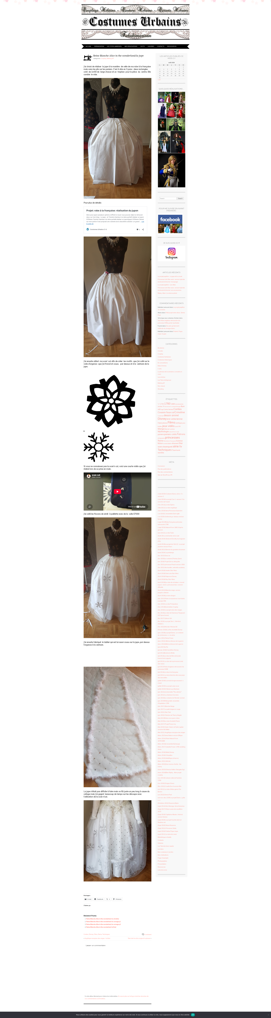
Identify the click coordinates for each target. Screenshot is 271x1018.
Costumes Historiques (165, 360)
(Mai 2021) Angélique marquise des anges (171, 732)
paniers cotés (170, 434)
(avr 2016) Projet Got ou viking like (169, 561)
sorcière (165, 443)
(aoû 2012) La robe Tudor (166, 533)
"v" (159, 404)
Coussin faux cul (166, 412)
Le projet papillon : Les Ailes (167, 285)
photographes (161, 438)
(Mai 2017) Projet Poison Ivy (167, 724)
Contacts (160, 46)
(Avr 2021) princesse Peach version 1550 (171, 564)
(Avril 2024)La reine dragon (167, 595)
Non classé (161, 386)
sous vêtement (173, 443)
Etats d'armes (162, 366)
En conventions (163, 363)
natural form (172, 432)
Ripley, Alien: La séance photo (167, 293)
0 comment (147, 934)
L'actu (160, 369)
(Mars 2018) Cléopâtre (165, 755)
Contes (86, 934)
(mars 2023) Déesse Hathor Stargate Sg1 (171, 769)
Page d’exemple (163, 858)
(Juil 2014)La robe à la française (168, 672)
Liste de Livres (162, 870)
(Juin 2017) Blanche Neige (166, 706)
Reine (100, 934)
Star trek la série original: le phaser (139, 938)
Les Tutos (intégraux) (164, 380)
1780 (167, 403)
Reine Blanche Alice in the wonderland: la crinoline (102, 919)
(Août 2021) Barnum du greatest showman (171, 549)
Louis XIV (178, 426)
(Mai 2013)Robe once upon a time (169, 718)
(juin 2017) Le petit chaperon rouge (169, 709)
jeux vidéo (168, 426)
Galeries (151, 46)
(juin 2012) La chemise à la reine (168, 695)
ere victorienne (175, 418)
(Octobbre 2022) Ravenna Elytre (168, 803)
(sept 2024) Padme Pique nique (168, 831)
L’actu (142, 46)
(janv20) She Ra (163, 647)
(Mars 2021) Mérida (164, 761)
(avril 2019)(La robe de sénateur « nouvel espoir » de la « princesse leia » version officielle (171, 584)
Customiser (161, 416)
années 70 (161, 406)
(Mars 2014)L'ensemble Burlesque (169, 744)
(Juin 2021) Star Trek (164, 712)
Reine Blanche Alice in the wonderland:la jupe (118, 55)
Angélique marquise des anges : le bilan (97, 938)
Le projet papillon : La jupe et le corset (170, 276)
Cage (162, 409)
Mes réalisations (131, 46)
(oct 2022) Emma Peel (165, 794)
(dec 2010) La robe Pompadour (168, 604)
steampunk (167, 446)
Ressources (171, 46)
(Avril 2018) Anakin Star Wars (167, 570)
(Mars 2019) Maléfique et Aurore (168, 758)
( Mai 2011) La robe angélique (167, 508)
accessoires (179, 404)
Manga (161, 429)
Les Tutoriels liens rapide (166, 846)
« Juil (159, 79)
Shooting (161, 389)
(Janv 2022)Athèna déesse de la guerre (170, 644)
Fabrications (162, 423)
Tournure (176, 450)
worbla (161, 452)
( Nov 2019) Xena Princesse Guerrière (170, 510)
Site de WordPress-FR (165, 475)
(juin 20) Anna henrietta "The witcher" (170, 692)
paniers (161, 434)
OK (193, 1015)
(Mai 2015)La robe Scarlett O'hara (169, 721)
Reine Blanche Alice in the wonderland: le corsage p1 (103, 921)
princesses (172, 437)
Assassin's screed (170, 406)
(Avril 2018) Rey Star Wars (166, 579)
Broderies (161, 348)
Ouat (177, 432)
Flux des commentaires (165, 472)
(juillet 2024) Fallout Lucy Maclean (168, 689)
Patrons (181, 434)
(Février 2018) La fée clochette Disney (170, 630)
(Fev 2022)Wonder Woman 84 (167, 627)
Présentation (99, 46)
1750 (162, 404)
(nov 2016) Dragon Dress (166, 783)
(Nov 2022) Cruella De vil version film (169, 786)
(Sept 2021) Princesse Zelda (167, 828)
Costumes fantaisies (164, 357)
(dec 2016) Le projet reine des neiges (170, 610)
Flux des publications (164, 469)
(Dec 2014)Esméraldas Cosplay (168, 607)
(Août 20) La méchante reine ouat (168, 536)
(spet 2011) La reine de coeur (167, 834)
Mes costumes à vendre (165, 852)
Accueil (88, 46)
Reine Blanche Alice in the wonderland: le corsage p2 (103, 924)
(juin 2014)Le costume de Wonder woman (171, 698)
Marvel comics (170, 429)
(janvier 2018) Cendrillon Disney (168, 650)
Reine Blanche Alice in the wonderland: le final (101, 927)
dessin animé (171, 415)
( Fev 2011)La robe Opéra (166, 505)
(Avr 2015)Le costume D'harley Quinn (170, 558)
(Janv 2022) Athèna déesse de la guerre (170, 641)
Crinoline (180, 412)
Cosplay (103, 58)
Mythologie (163, 431)
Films (95, 934)
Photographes (162, 861)
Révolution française (170, 441)
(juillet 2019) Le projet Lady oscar (168, 686)
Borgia (178, 406)
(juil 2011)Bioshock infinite (166, 653)
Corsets (160, 351)
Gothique (178, 423)
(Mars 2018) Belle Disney (166, 752)
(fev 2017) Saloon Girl (165, 618)
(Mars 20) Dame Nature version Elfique (170, 735)
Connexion (161, 466)
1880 (173, 404)
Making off (110, 58)
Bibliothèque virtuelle (164, 837)
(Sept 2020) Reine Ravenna (167, 825)
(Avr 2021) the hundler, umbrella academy (171, 567)
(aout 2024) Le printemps (166, 552)
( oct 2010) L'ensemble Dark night (168, 513)
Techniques (106, 934)
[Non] (268, 1015)
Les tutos (161, 849)
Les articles (161, 377)
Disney (91, 934)
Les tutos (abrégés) (114, 46)
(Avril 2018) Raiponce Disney (167, 576)
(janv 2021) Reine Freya (165, 638)
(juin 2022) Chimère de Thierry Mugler (170, 715)
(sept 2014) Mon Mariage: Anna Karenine (171, 806)
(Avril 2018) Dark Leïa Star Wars (168, 573)
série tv (177, 446)
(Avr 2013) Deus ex (164, 555)
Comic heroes (168, 409)
